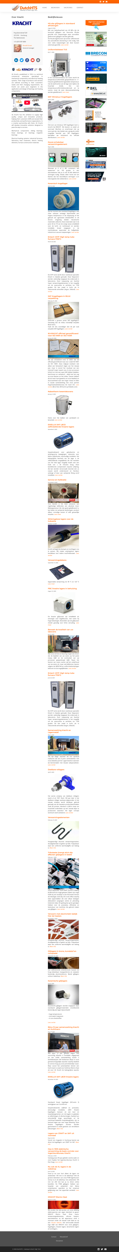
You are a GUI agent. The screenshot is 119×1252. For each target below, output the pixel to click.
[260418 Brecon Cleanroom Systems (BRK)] (96, 58)
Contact (80, 7)
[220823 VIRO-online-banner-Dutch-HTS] (96, 169)
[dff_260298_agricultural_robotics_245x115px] (96, 46)
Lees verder (65, 45)
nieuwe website (56, 1223)
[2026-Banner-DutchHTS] (96, 144)
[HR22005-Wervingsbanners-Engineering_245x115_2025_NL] (96, 132)
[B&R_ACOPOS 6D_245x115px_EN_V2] (96, 120)
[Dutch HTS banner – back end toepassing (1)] (96, 108)
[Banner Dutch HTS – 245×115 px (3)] (96, 83)
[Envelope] (106, 2)
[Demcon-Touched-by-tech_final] (96, 157)
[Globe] (38, 60)
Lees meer (65, 92)
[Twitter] (103, 2)
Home (44, 7)
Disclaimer (59, 1241)
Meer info (53, 848)
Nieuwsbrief (64, 1237)
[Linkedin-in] (16, 60)
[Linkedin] (100, 2)
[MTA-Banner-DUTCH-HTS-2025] (96, 181)
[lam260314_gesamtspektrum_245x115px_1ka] (96, 71)
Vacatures (68, 7)
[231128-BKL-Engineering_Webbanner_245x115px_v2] (96, 95)
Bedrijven (55, 7)
